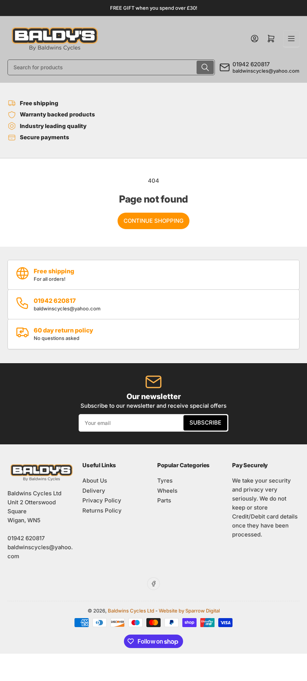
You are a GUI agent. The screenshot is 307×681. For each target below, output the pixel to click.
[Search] (205, 67)
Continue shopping (153, 220)
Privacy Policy (101, 500)
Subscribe (205, 422)
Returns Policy (102, 510)
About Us (94, 480)
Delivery (93, 490)
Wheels (167, 490)
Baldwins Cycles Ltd (131, 611)
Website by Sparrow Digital (189, 611)
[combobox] (111, 67)
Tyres (165, 480)
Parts (164, 500)
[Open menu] (291, 38)
